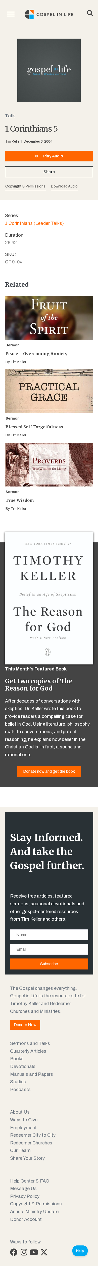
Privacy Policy (24, 1196)
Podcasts (20, 1089)
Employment (23, 1127)
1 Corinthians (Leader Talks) (34, 223)
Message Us (23, 1188)
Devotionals (22, 1066)
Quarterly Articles (28, 1051)
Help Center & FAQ (29, 1181)
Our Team (20, 1150)
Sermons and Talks (30, 1043)
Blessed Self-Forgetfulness (34, 426)
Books (17, 1058)
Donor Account (26, 1219)
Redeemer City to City (33, 1135)
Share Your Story (27, 1158)
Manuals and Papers (31, 1074)
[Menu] (11, 14)
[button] (64, 186)
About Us (20, 1112)
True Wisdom (20, 500)
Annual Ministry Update (34, 1211)
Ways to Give (23, 1119)
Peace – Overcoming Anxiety (36, 353)
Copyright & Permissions (36, 1203)
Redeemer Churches (31, 1142)
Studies (18, 1081)
